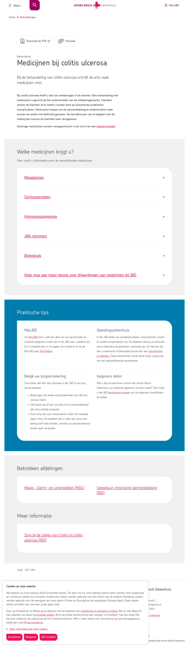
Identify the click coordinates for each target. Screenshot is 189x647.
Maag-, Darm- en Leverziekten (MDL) (54, 488)
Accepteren (14, 637)
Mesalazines (94, 177)
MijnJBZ (32, 337)
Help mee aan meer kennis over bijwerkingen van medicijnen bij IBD (94, 275)
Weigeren (31, 637)
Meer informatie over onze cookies (28, 629)
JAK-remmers (94, 236)
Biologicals (94, 255)
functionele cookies (43, 615)
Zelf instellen (48, 637)
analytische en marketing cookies (99, 611)
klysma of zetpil (106, 126)
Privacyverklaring (33, 622)
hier (40, 395)
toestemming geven (119, 392)
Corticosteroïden (94, 197)
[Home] (94, 5)
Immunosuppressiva (94, 216)
